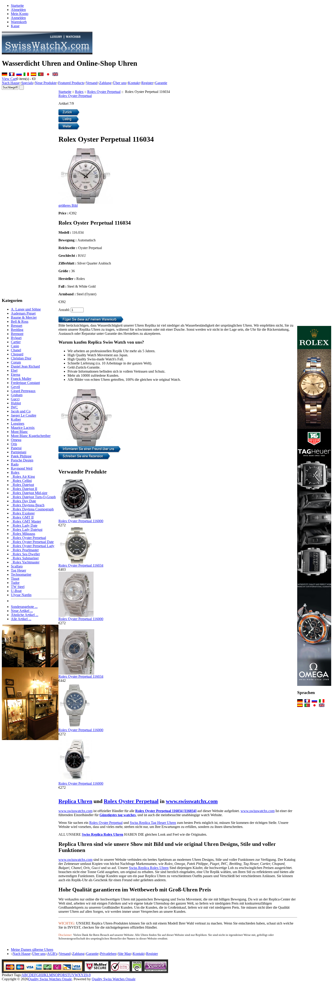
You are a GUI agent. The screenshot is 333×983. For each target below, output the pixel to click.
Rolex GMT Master (26, 521)
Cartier (16, 342)
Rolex (79, 92)
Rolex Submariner (25, 558)
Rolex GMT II (22, 517)
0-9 (88, 975)
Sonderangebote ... (24, 607)
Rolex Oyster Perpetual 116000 (80, 521)
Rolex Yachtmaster (25, 562)
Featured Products (71, 83)
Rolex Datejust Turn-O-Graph (33, 497)
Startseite (17, 5)
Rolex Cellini (21, 481)
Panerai (16, 448)
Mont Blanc (19, 432)
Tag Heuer (18, 570)
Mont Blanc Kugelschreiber (31, 436)
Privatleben (108, 954)
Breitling (17, 330)
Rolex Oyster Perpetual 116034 (80, 565)
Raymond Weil (21, 468)
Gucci (15, 399)
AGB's (52, 954)
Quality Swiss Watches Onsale (50, 979)
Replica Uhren (75, 801)
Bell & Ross (19, 321)
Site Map (124, 954)
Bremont (17, 334)
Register (147, 83)
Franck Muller (21, 379)
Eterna (15, 374)
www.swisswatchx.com (192, 801)
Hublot (16, 403)
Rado (15, 464)
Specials (27, 83)
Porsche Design (22, 460)
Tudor (15, 583)
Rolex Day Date (23, 501)
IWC (14, 407)
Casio (15, 346)
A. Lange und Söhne (26, 309)
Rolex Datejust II (24, 489)
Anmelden (18, 18)
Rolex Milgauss (23, 534)
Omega (16, 440)
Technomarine (21, 574)
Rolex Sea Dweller (25, 554)
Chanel (16, 350)
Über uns (119, 83)
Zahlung (105, 83)
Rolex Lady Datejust (26, 530)
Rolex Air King (23, 476)
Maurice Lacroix (23, 428)
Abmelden (18, 10)
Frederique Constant (25, 383)
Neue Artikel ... (22, 611)
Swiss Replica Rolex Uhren (102, 834)
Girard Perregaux (23, 391)
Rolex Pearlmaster (25, 550)
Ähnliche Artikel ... (24, 615)
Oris (14, 444)
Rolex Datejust (22, 485)
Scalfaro (17, 566)
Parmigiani (18, 452)
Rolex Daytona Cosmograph (32, 509)
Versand (91, 83)
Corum (16, 362)
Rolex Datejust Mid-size (29, 493)
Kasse (15, 26)
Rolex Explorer (23, 513)
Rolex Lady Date (24, 525)
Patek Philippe (21, 456)
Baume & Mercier (24, 317)
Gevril (15, 387)
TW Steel (17, 587)
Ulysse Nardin (21, 595)
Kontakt (134, 83)
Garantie (161, 83)
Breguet (16, 326)
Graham (16, 395)
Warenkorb (19, 22)
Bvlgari (16, 338)
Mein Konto (19, 14)
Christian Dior (21, 358)
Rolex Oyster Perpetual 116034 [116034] (165, 811)
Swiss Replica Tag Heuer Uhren (153, 823)
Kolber (16, 419)
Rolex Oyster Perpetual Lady (32, 546)
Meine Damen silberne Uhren (32, 949)
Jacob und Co (21, 411)
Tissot (15, 578)
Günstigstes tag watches (117, 815)
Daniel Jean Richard (25, 366)
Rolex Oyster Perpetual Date (32, 542)
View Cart (9, 79)
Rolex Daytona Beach (27, 505)
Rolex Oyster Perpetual (104, 92)
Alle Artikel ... (21, 619)
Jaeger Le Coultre (23, 415)
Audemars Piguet (23, 313)
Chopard (17, 354)
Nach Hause (10, 83)
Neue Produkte (45, 83)
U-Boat (16, 591)
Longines (17, 423)
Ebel (14, 370)
